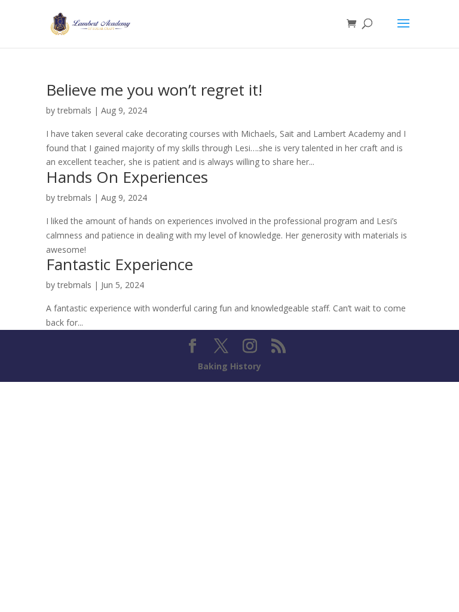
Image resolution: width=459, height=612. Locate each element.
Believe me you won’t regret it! (154, 89)
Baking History (229, 366)
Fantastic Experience (119, 264)
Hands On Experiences (127, 177)
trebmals (74, 110)
